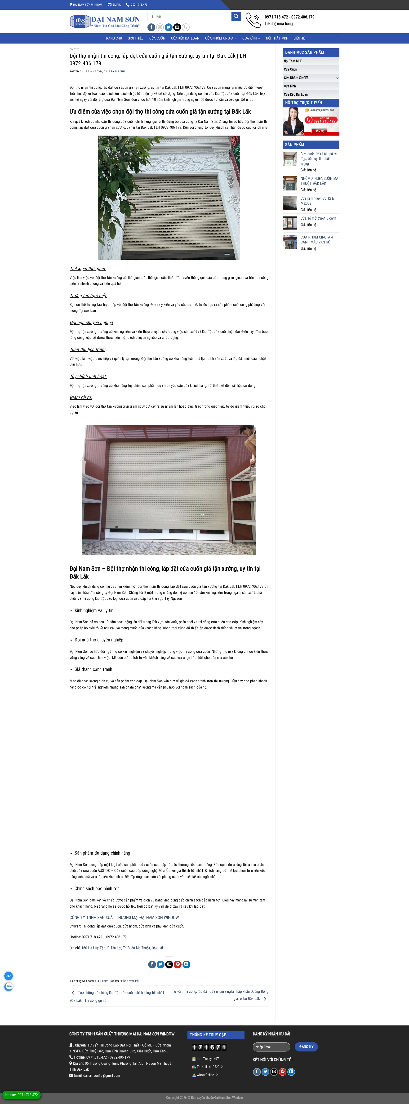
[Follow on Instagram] (160, 27)
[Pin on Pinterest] (178, 964)
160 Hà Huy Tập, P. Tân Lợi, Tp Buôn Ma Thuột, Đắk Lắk (122, 948)
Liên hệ (299, 38)
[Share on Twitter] (160, 964)
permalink (133, 981)
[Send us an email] (177, 27)
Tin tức (74, 49)
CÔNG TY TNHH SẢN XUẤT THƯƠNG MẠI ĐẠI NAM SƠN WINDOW (124, 917)
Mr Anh (120, 71)
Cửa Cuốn (157, 38)
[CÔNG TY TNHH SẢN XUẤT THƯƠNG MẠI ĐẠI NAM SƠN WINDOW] (105, 21)
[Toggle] (337, 78)
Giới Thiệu (135, 38)
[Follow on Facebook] (151, 27)
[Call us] (186, 27)
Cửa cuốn (290, 69)
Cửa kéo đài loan (185, 38)
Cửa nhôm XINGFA (219, 38)
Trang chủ (113, 38)
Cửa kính (249, 38)
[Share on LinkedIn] (186, 964)
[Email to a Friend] (169, 964)
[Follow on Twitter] (169, 27)
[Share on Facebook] (152, 964)
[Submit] (236, 16)
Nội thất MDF (277, 38)
